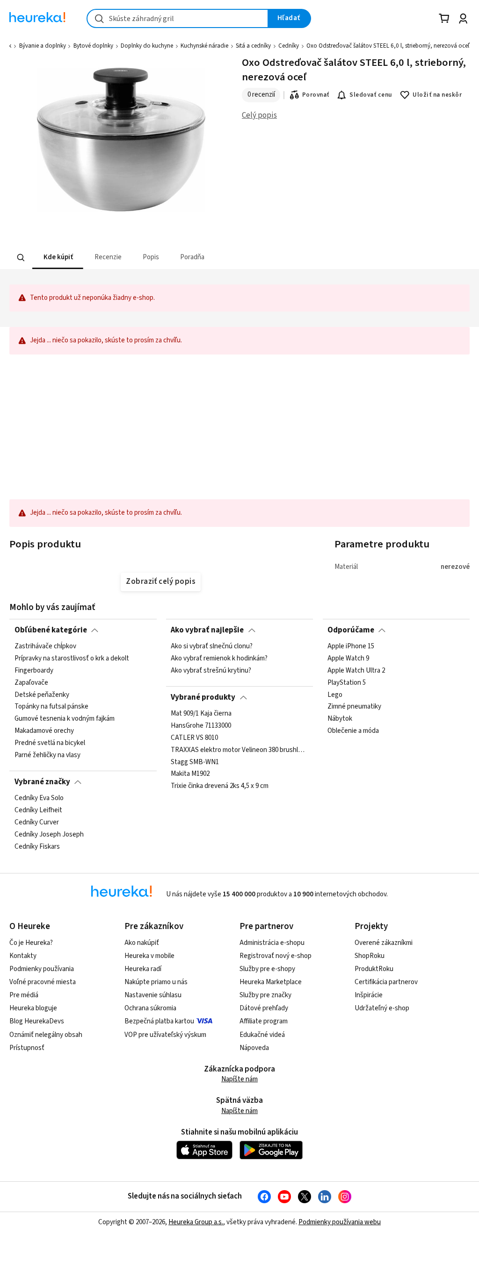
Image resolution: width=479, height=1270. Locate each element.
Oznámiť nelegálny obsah (45, 1035)
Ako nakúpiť (141, 943)
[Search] (21, 258)
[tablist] (181, 257)
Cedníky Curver (37, 822)
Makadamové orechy (44, 731)
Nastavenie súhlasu (152, 995)
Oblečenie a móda (353, 731)
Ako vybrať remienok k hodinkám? (219, 658)
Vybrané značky (42, 782)
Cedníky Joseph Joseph (49, 834)
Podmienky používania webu (339, 1222)
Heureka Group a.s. (195, 1222)
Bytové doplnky (93, 46)
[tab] (57, 257)
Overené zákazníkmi (384, 943)
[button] (57, 258)
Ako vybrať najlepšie (207, 630)
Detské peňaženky (42, 695)
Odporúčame (350, 630)
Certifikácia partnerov (386, 982)
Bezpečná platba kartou (159, 1021)
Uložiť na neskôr (437, 95)
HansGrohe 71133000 (201, 726)
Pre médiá (23, 995)
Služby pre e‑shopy (267, 969)
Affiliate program (264, 1021)
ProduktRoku (374, 969)
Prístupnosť (26, 1048)
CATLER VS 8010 (194, 738)
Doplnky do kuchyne (147, 46)
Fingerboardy (34, 670)
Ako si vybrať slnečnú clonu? (212, 646)
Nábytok (339, 719)
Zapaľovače (31, 683)
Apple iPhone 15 (350, 646)
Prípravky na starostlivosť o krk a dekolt (72, 658)
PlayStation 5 (346, 683)
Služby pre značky (265, 995)
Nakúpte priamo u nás (156, 982)
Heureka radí (142, 969)
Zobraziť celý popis (160, 581)
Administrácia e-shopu (272, 943)
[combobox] (178, 18)
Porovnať (315, 95)
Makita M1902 (190, 774)
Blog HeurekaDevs (36, 1021)
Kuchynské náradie (204, 46)
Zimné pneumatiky (354, 707)
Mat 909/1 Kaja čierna (201, 713)
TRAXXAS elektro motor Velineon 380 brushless (239, 750)
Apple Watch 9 (348, 658)
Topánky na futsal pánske (51, 707)
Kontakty (22, 956)
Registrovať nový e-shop (276, 956)
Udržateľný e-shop (382, 1008)
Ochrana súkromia (150, 1008)
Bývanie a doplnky (42, 46)
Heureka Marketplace (271, 982)
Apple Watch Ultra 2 (356, 670)
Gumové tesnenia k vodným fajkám (65, 719)
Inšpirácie (369, 995)
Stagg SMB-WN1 (195, 762)
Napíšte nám (239, 1079)
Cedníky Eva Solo (39, 798)
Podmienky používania (41, 969)
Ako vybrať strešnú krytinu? (211, 670)
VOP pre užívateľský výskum (165, 1035)
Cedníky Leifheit (38, 810)
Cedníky (288, 46)
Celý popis (259, 115)
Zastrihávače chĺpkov (45, 646)
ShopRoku (370, 956)
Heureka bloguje (33, 1008)
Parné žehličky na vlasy (47, 755)
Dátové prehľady (264, 1008)
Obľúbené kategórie (51, 630)
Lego (334, 695)
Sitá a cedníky (253, 46)
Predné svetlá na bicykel (50, 743)
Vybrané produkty (203, 697)
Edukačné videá (262, 1035)
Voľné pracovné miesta (42, 982)
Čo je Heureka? (31, 943)
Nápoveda (254, 1048)
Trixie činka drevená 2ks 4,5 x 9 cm (220, 786)
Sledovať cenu (370, 95)
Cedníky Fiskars (37, 846)
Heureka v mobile (149, 956)
